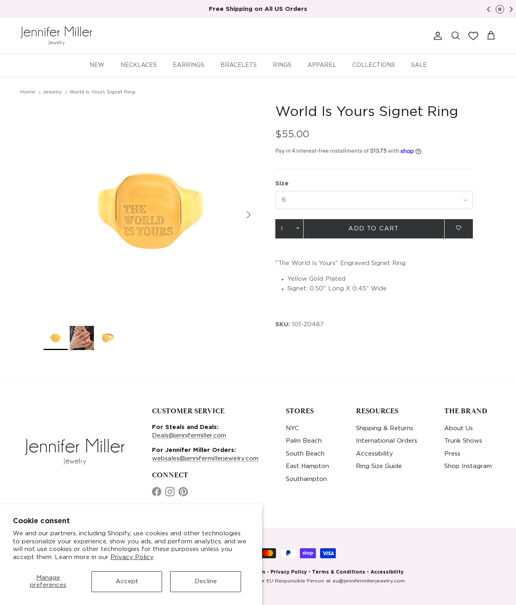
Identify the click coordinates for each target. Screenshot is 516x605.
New (96, 65)
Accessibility (374, 453)
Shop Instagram (468, 466)
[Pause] (500, 9)
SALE (419, 65)
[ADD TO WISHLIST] (459, 228)
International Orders (386, 440)
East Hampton (307, 466)
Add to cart (373, 229)
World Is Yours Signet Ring (102, 92)
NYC (292, 428)
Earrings (188, 65)
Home (27, 92)
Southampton (306, 479)
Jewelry (52, 92)
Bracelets (239, 65)
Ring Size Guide (379, 466)
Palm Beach (304, 440)
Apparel (322, 65)
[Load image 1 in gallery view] (151, 211)
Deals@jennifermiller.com (189, 435)
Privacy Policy (132, 557)
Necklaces (139, 65)
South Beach (305, 453)
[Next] (511, 9)
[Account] (436, 36)
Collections (373, 65)
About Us (458, 428)
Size (282, 183)
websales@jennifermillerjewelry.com (205, 458)
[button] (473, 36)
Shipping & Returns (384, 428)
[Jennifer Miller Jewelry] (56, 36)
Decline (206, 581)
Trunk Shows (463, 440)
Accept (127, 581)
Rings (282, 65)
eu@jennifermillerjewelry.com (369, 581)
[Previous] (488, 9)
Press (452, 453)
